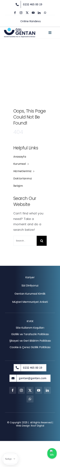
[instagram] (21, 12)
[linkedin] (39, 12)
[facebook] (15, 12)
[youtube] (33, 12)
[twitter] (27, 12)
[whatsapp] (45, 12)
